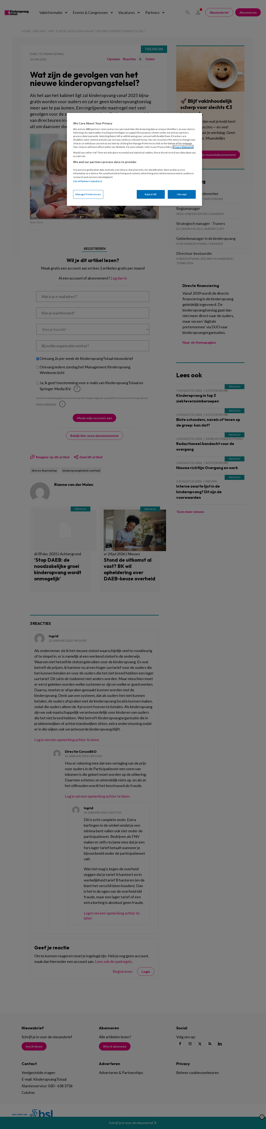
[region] (134, 159)
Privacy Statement (183, 147)
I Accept (182, 194)
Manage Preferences (88, 194)
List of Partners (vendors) (87, 181)
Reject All (150, 194)
